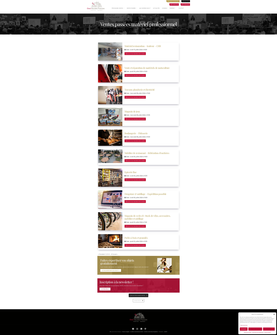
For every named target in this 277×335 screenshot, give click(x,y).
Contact (181, 8)
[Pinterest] (145, 329)
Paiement (172, 8)
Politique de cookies (247, 332)
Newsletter (185, 1)
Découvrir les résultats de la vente (135, 53)
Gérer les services (243, 325)
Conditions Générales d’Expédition (151, 331)
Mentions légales (267, 332)
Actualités (156, 8)
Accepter (243, 329)
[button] (274, 314)
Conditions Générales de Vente (136, 331)
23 (111, 254)
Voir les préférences (269, 329)
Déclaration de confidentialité (258, 332)
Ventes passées (131, 8)
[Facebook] (133, 329)
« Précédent (101, 254)
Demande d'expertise (172, 1)
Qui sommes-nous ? (145, 8)
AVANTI (165, 331)
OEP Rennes (185, 4)
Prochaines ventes (117, 8)
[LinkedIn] (141, 329)
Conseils (164, 8)
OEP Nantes (174, 4)
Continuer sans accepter (255, 329)
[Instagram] (137, 329)
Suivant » (115, 254)
